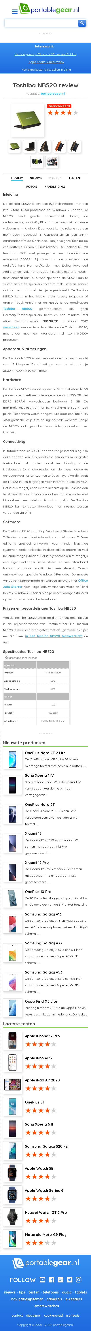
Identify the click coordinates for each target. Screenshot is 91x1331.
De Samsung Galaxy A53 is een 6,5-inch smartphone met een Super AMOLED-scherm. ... (53, 982)
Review (17, 178)
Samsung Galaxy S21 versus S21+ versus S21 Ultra (45, 54)
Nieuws (36, 178)
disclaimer (33, 1316)
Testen (74, 178)
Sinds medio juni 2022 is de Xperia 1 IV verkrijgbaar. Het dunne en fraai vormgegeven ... (53, 785)
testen (33, 1292)
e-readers (73, 1299)
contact (17, 1316)
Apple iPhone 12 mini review (46, 62)
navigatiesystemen (27, 1299)
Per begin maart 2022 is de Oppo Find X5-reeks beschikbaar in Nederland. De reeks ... (56, 1007)
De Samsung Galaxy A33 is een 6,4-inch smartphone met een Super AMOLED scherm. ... (53, 952)
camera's (54, 1299)
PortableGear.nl (53, 94)
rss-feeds (73, 1316)
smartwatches (46, 1306)
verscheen (11, 327)
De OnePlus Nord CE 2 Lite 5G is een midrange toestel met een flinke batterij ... (55, 759)
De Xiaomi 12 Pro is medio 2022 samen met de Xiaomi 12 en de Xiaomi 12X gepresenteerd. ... (53, 872)
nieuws (9, 1292)
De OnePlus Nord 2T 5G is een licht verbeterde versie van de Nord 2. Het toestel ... (51, 814)
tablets (81, 1292)
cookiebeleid (53, 1316)
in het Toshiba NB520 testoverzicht (54, 636)
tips (22, 1292)
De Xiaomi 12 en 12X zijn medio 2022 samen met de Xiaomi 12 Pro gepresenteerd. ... (51, 843)
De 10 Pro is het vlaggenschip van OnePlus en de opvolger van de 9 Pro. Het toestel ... (56, 898)
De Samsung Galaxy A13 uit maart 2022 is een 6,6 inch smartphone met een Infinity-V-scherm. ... (56, 924)
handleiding (54, 187)
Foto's (31, 187)
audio (67, 1292)
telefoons (51, 1292)
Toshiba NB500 (17, 309)
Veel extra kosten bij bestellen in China (46, 69)
